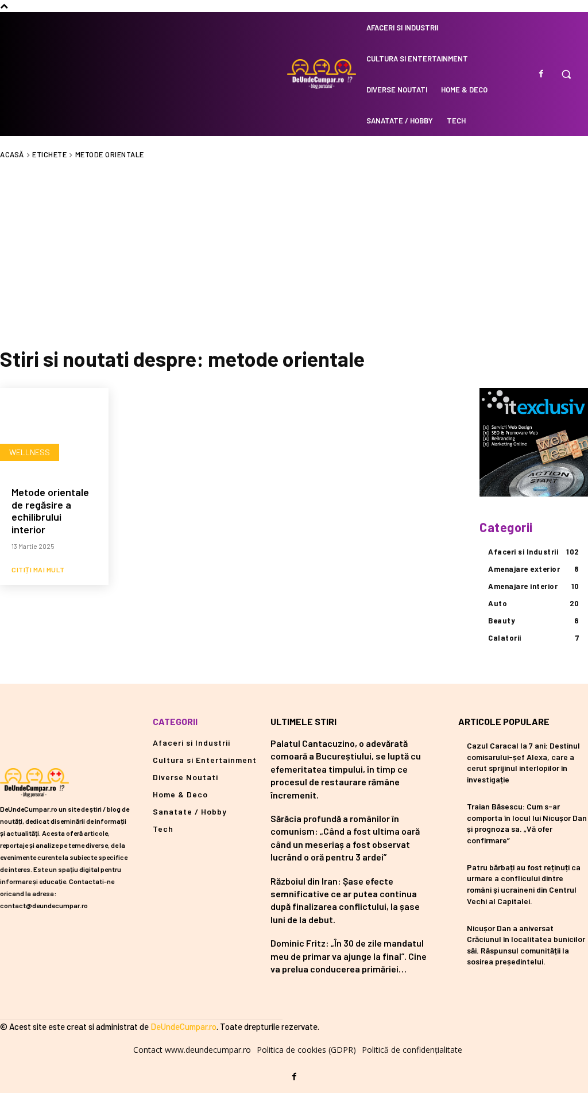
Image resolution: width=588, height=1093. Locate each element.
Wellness (29, 452)
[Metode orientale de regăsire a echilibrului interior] (54, 431)
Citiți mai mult (38, 569)
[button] (566, 74)
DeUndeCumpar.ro (183, 1026)
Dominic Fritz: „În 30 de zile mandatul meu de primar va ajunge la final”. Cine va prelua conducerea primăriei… (348, 955)
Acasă (12, 154)
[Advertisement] (294, 251)
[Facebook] (541, 74)
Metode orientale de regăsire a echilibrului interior (50, 511)
